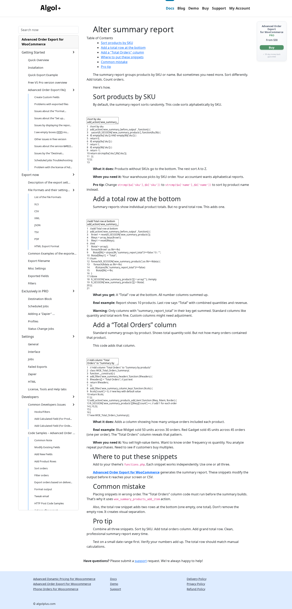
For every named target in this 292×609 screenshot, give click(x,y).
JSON (37, 225)
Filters (32, 283)
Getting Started (33, 52)
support (141, 561)
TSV (36, 232)
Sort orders (41, 468)
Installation (35, 67)
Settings (28, 336)
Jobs (31, 359)
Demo (193, 8)
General (33, 344)
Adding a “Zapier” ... (41, 314)
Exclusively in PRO (35, 291)
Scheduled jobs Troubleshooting (53, 160)
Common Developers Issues (47, 404)
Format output (43, 489)
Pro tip (106, 66)
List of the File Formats (47, 197)
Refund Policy (196, 589)
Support (219, 8)
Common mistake (114, 62)
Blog (181, 8)
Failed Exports (37, 367)
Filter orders (41, 475)
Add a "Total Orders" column (122, 52)
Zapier (32, 374)
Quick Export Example (43, 75)
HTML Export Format (46, 246)
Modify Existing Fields (47, 447)
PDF (36, 239)
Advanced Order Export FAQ (47, 90)
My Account (239, 8)
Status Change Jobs (41, 329)
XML (37, 218)
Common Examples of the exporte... (52, 253)
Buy (205, 8)
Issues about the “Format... (50, 111)
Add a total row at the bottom (123, 47)
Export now (30, 175)
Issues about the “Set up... (49, 118)
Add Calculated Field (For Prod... (53, 419)
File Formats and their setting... (49, 190)
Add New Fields (43, 454)
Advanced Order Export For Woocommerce (62, 584)
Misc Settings (37, 268)
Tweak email (41, 496)
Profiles (33, 321)
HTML (32, 382)
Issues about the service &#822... (53, 146)
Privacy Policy (196, 584)
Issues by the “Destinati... (49, 153)
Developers (30, 397)
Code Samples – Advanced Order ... (51, 433)
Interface (34, 352)
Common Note (43, 440)
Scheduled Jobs (38, 306)
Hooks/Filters (42, 412)
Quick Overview (38, 60)
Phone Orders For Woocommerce (55, 589)
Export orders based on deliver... (53, 482)
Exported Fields (38, 276)
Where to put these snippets (122, 57)
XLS (36, 204)
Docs (170, 8)
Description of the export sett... (49, 182)
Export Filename (39, 261)
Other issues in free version (50, 139)
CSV (36, 211)
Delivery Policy (196, 579)
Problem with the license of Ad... (53, 167)
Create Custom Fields (46, 97)
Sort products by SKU (117, 43)
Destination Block (40, 299)
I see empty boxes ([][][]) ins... (51, 132)
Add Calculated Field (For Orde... (53, 425)
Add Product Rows (45, 461)
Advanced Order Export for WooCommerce (43, 41)
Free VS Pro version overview (47, 82)
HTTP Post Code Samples (49, 503)
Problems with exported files (51, 104)
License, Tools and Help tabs (47, 389)
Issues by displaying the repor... (52, 125)
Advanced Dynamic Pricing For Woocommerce (64, 579)
